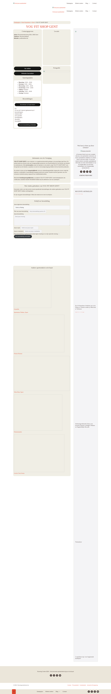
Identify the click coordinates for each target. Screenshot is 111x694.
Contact (94, 3)
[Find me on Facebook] (81, 172)
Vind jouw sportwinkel (58, 12)
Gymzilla (16, 309)
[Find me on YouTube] (90, 172)
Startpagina (70, 3)
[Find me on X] (84, 172)
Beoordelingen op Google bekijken (27, 104)
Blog (87, 3)
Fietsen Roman (18, 353)
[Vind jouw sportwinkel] (19, 3)
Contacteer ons (85, 175)
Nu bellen (27, 68)
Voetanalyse (78, 542)
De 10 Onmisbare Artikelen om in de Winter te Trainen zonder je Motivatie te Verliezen (85, 307)
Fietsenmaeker (18, 432)
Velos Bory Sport (18, 392)
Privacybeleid (75, 685)
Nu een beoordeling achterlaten (27, 125)
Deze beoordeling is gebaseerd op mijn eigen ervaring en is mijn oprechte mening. (36, 234)
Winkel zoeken (79, 3)
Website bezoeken (27, 73)
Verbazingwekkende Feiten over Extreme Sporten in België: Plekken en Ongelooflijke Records (85, 425)
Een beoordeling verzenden (22, 236)
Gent (33, 22)
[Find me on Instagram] (87, 172)
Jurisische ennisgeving (92, 685)
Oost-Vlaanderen (26, 22)
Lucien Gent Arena (19, 473)
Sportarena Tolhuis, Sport (21, 312)
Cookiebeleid (83, 685)
